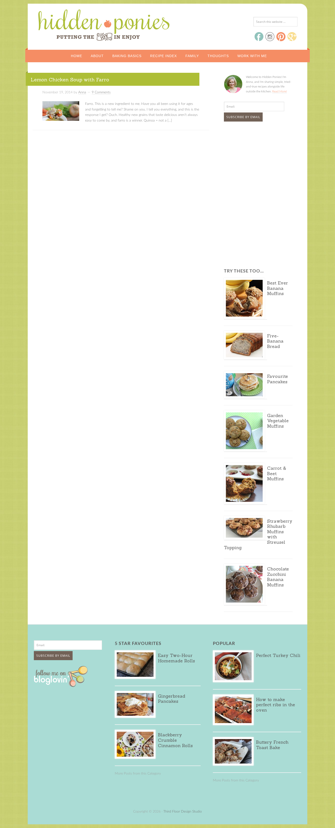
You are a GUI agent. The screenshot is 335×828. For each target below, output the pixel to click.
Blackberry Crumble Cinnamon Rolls (175, 740)
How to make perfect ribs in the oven (275, 705)
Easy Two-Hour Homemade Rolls (176, 658)
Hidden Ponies (71, 24)
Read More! (279, 91)
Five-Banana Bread (275, 341)
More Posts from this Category (138, 773)
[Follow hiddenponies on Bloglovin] (62, 685)
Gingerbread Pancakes (171, 698)
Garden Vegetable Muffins (278, 421)
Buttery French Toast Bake (272, 744)
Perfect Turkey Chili (278, 655)
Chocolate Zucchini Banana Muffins (278, 577)
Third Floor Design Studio (182, 811)
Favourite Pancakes (277, 378)
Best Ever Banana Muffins (277, 288)
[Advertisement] (254, 162)
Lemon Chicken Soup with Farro (70, 79)
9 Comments (101, 92)
